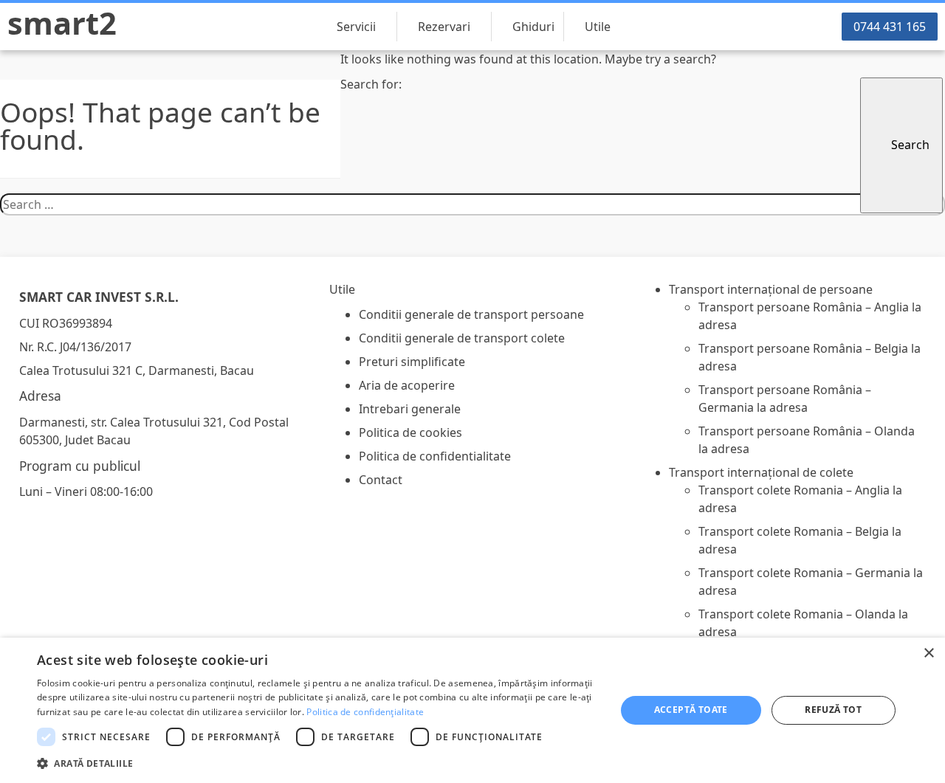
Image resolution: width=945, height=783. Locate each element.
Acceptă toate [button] (691, 709)
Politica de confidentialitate (435, 456)
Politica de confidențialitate (365, 712)
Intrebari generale (410, 409)
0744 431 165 (889, 26)
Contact (380, 480)
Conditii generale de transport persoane (471, 314)
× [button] (928, 653)
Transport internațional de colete (761, 472)
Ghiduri (533, 26)
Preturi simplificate (412, 361)
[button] (318, 763)
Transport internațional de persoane (771, 289)
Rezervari (444, 26)
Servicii (356, 26)
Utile (598, 26)
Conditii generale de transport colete (462, 338)
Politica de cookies (410, 432)
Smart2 (62, 23)
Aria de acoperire (407, 385)
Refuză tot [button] (833, 709)
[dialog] (472, 710)
